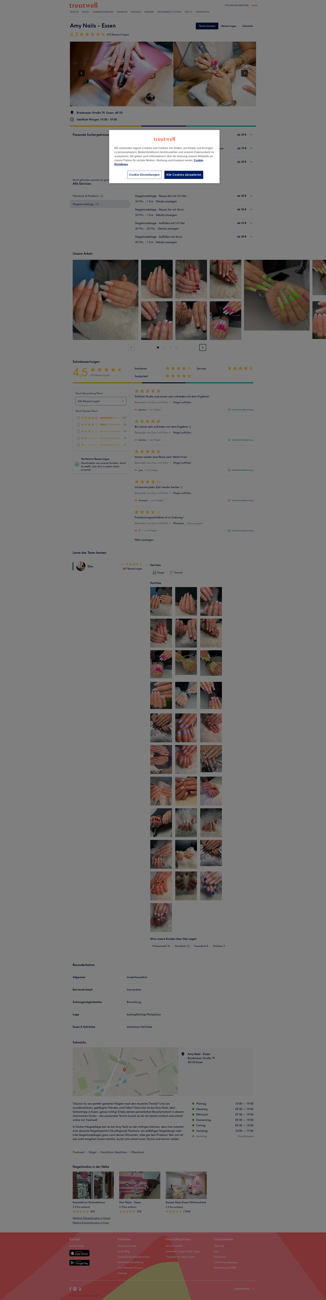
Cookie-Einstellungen (144, 174)
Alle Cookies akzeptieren (183, 174)
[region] (164, 156)
